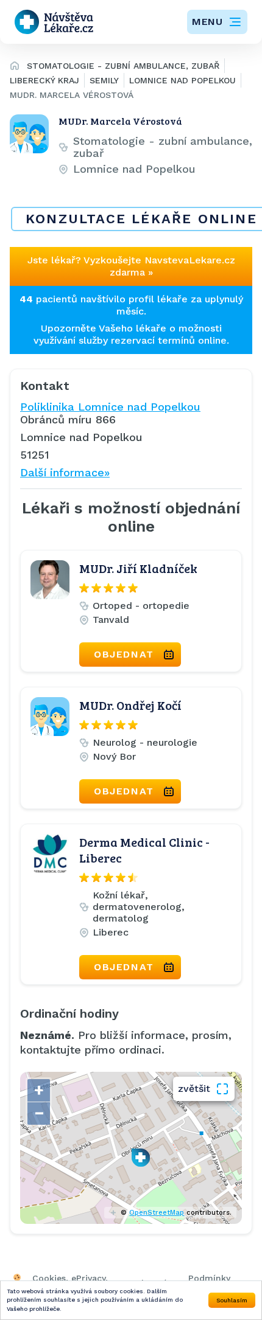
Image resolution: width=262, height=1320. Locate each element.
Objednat (124, 654)
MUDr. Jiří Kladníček (138, 568)
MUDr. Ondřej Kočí (130, 705)
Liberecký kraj (44, 80)
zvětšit (194, 1088)
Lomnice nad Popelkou (182, 80)
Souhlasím (231, 1300)
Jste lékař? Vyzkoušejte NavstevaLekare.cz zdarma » (131, 266)
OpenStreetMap (156, 1213)
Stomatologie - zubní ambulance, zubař (123, 66)
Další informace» (65, 472)
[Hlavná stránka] (14, 67)
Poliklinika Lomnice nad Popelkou (110, 406)
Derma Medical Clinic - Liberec (144, 850)
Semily (104, 80)
